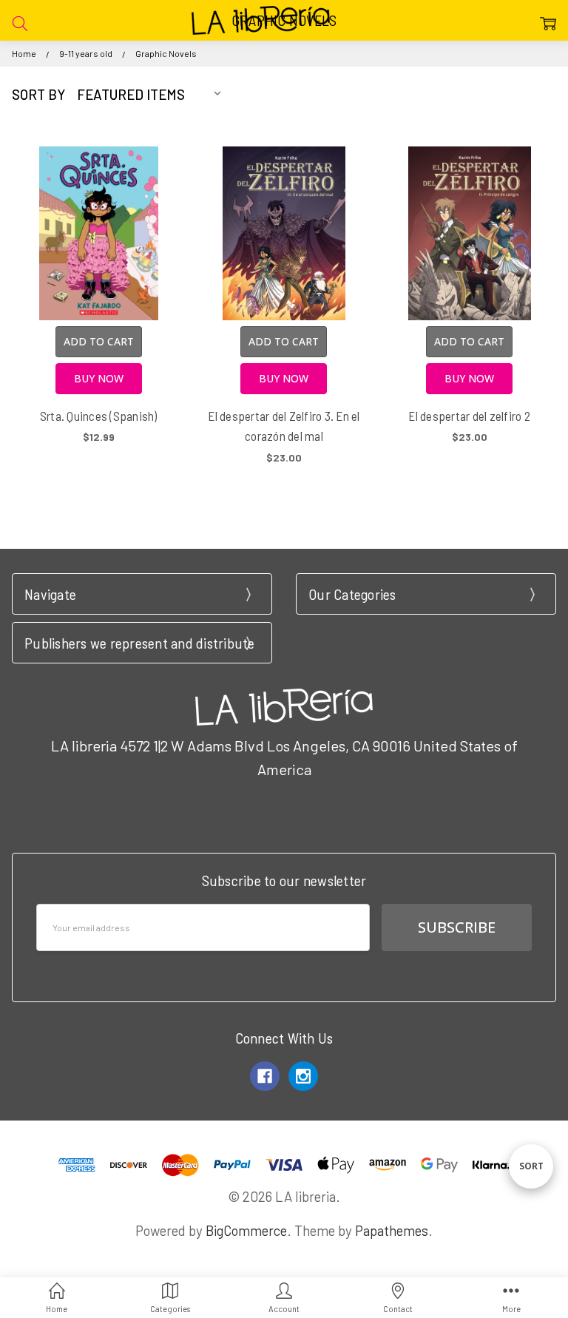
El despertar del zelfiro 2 (469, 415)
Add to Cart (99, 341)
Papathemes (391, 1230)
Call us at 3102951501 (284, 809)
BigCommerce (246, 1230)
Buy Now (99, 378)
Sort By (38, 94)
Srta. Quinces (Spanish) (99, 415)
